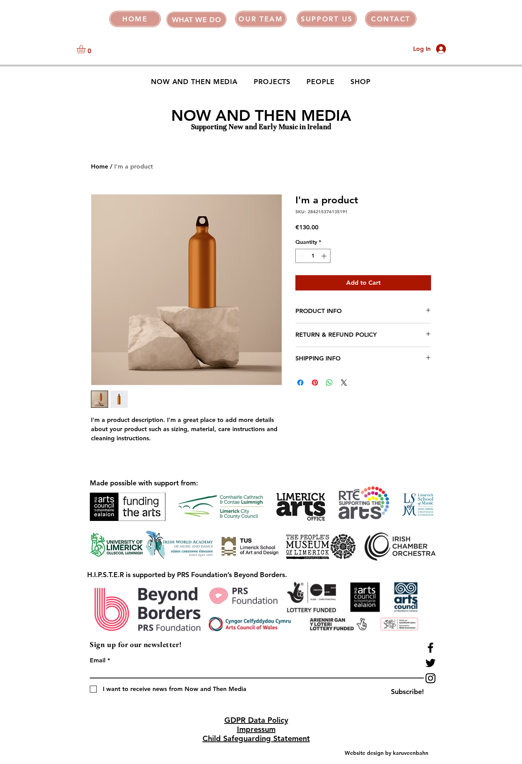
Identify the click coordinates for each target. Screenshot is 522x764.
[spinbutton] (313, 256)
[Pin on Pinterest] (314, 382)
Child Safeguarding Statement (256, 738)
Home (99, 166)
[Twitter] (430, 663)
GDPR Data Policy (256, 720)
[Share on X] (344, 382)
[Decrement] (301, 256)
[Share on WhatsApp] (329, 382)
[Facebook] (430, 647)
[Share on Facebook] (300, 382)
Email (97, 660)
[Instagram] (430, 678)
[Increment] (324, 256)
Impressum (256, 729)
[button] (196, 19)
